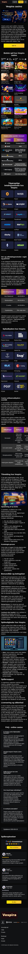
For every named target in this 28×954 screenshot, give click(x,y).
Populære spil (3, 59)
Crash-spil (16, 59)
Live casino (10, 59)
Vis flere (14, 902)
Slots (23, 59)
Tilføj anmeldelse (14, 847)
